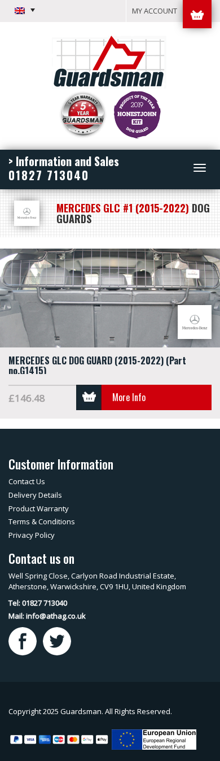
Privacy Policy (31, 535)
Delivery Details (35, 495)
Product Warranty (38, 508)
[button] (24, 10)
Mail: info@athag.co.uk (47, 616)
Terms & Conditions (41, 521)
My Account (154, 11)
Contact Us (26, 481)
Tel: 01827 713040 (37, 603)
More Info (129, 397)
